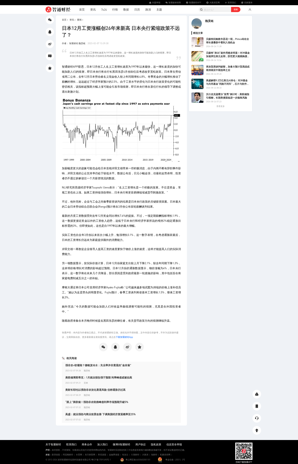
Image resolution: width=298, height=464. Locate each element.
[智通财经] (58, 9)
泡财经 (154, 454)
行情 (115, 9)
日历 (137, 9)
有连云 (125, 454)
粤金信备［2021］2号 (175, 459)
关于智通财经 (53, 444)
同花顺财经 (68, 454)
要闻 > (80, 19)
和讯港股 (102, 454)
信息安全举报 (174, 444)
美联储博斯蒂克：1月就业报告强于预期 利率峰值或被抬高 (98, 377)
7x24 (104, 9)
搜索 (236, 9)
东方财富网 (90, 454)
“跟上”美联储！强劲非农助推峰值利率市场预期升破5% (96, 402)
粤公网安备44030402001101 (138, 459)
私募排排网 (165, 454)
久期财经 (135, 454)
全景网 (79, 454)
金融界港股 (114, 454)
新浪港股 (56, 454)
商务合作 (87, 444)
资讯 (93, 9)
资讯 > (72, 19)
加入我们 (102, 444)
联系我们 (71, 444)
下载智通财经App (124, 336)
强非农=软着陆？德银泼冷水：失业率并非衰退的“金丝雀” (98, 365)
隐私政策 (156, 444)
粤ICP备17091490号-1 (101, 459)
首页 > (65, 19)
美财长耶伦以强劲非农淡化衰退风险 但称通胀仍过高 (95, 389)
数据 (126, 9)
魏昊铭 (209, 21)
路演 (148, 9)
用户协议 (140, 444)
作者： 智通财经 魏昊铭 (74, 43)
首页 (82, 9)
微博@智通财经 (121, 444)
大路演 (145, 454)
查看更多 (220, 106)
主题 (159, 9)
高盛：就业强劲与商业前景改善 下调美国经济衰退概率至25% (100, 414)
